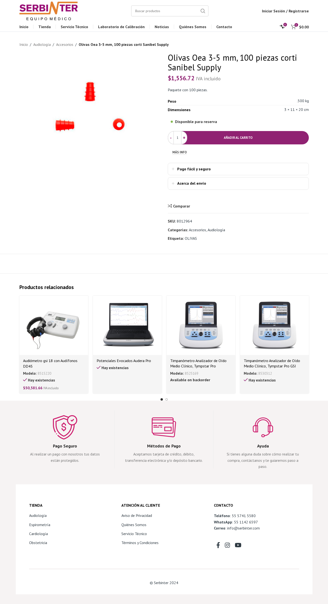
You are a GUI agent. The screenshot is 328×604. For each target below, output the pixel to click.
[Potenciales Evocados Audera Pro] (127, 325)
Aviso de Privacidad (136, 515)
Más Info (179, 152)
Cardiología (38, 533)
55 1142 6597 (246, 522)
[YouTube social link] (238, 545)
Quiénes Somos (133, 524)
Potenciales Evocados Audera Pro (124, 360)
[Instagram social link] (227, 545)
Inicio (23, 44)
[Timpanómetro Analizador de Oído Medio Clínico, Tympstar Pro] (201, 325)
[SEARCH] (203, 11)
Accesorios (64, 44)
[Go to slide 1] (161, 399)
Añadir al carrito (238, 138)
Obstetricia (38, 542)
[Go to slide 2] (166, 399)
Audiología (42, 44)
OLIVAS (191, 238)
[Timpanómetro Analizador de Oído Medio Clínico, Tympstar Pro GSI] (274, 325)
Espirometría (39, 524)
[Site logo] (48, 10)
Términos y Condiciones (140, 542)
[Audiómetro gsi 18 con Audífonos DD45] (53, 325)
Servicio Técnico (134, 533)
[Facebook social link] (218, 545)
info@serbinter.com (243, 528)
